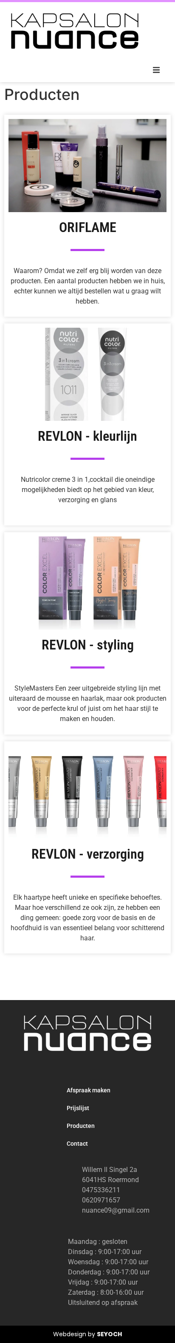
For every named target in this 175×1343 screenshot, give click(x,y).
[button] (156, 70)
